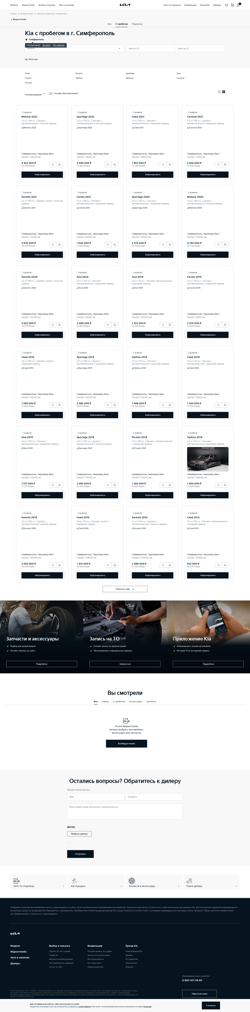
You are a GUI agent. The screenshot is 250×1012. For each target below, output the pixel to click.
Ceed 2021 (138, 116)
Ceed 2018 (193, 357)
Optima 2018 (139, 357)
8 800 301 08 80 (192, 980)
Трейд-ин (53, 955)
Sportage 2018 (85, 437)
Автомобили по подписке (61, 963)
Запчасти (151, 701)
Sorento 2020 (29, 277)
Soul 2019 (137, 277)
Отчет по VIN (55, 967)
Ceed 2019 (27, 357)
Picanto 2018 (139, 437)
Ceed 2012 (193, 517)
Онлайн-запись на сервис (100, 951)
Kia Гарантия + (95, 963)
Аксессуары (135, 701)
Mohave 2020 (195, 197)
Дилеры (15, 963)
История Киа (132, 959)
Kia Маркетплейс (26, 14)
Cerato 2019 (194, 277)
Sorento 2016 (140, 517)
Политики (147, 1007)
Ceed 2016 (83, 517)
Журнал (129, 967)
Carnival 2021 (195, 116)
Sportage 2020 (141, 197)
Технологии (131, 963)
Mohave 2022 (29, 116)
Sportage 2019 (85, 357)
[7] (238, 5)
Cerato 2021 (84, 197)
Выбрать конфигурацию (61, 959)
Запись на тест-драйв (59, 951)
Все (109, 24)
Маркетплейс (18, 951)
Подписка (137, 24)
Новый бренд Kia (134, 951)
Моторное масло (96, 959)
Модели (15, 946)
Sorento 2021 (29, 197)
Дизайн (129, 955)
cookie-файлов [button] (84, 1007)
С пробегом (122, 24)
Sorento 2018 (29, 517)
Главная (13, 14)
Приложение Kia (95, 967)
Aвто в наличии (19, 957)
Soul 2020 (83, 277)
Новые (105, 701)
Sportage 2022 (85, 116)
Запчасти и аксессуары (99, 955)
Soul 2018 (27, 437)
